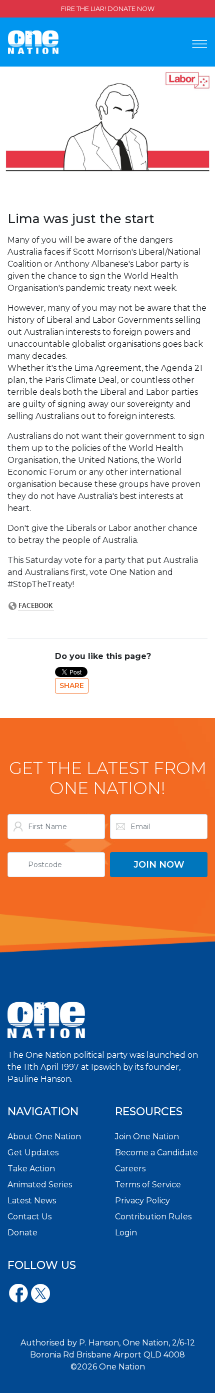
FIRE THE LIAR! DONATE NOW (107, 9)
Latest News (32, 1200)
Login (126, 1232)
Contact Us (30, 1216)
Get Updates (33, 1152)
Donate (23, 1232)
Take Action (31, 1168)
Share (72, 685)
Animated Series (40, 1184)
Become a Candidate (156, 1152)
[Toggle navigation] (199, 44)
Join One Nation (147, 1136)
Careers (130, 1168)
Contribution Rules (153, 1216)
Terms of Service (148, 1184)
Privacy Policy (142, 1200)
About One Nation (44, 1136)
